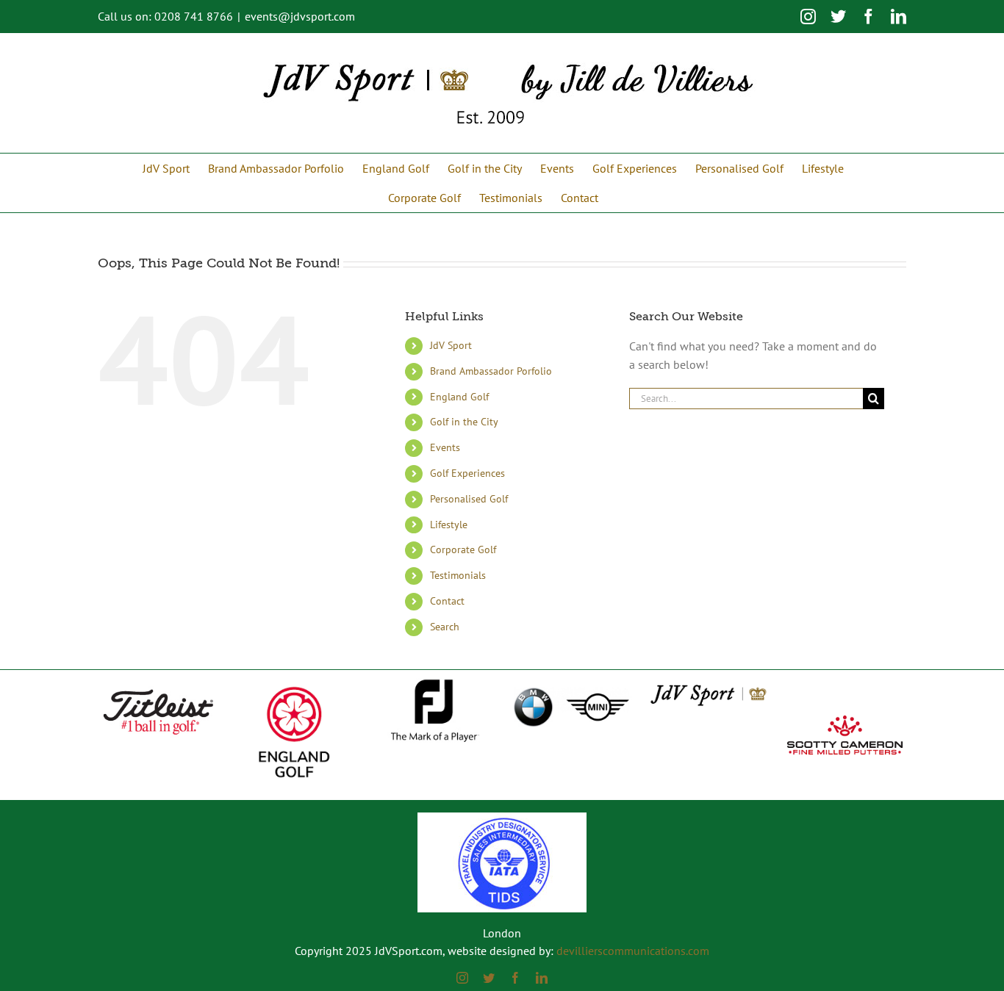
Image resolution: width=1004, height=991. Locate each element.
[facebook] (515, 978)
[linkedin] (542, 978)
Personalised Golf (469, 498)
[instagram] (462, 978)
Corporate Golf (463, 549)
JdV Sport (451, 345)
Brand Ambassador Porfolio (491, 371)
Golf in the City (464, 421)
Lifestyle (448, 524)
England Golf (459, 396)
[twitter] (489, 978)
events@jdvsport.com (300, 16)
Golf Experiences (467, 473)
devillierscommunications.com (632, 950)
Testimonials (458, 575)
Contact (447, 601)
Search (444, 626)
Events (445, 447)
